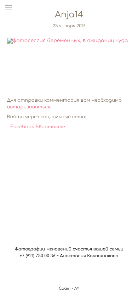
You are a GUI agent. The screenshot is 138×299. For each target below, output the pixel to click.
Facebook (23, 127)
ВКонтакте (50, 127)
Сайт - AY (69, 288)
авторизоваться (29, 107)
